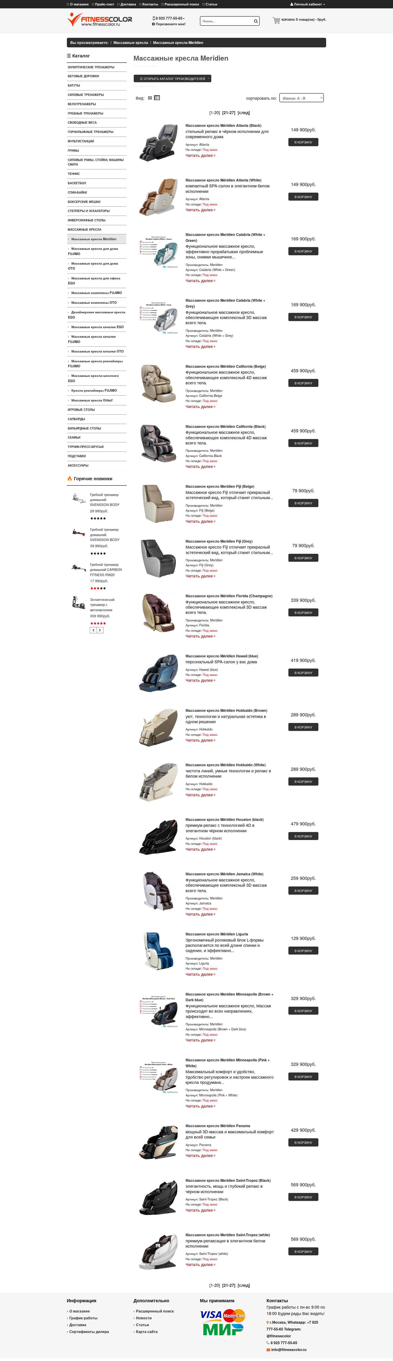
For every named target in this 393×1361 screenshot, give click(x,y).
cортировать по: (261, 98)
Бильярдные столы (84, 428)
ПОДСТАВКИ (77, 456)
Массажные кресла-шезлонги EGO (93, 378)
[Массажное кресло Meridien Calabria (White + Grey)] (158, 317)
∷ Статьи (209, 4)
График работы (83, 1317)
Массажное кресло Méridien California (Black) (226, 426)
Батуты (74, 85)
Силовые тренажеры (86, 94)
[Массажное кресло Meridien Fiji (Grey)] (158, 558)
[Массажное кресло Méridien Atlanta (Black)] (158, 143)
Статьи (142, 1324)
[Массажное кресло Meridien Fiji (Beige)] (158, 503)
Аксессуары (78, 465)
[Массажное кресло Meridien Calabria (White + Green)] (158, 252)
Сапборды (76, 419)
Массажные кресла (84, 229)
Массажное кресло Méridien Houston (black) (225, 819)
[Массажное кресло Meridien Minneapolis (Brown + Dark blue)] (158, 1011)
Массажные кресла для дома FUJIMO (93, 251)
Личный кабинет (308, 4)
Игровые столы (81, 409)
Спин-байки (77, 192)
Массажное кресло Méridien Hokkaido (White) (226, 764)
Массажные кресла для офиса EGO (94, 280)
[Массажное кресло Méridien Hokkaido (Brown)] (158, 727)
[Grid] (150, 97)
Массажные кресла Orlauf (92, 400)
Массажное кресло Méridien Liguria (217, 934)
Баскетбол (77, 183)
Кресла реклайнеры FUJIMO (94, 390)
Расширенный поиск (155, 1311)
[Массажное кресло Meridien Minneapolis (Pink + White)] (158, 1077)
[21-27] (228, 112)
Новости (144, 1317)
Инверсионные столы (87, 220)
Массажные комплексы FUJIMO (96, 292)
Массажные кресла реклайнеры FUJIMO (95, 363)
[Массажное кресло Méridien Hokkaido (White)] (158, 782)
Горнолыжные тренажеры (90, 132)
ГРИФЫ (73, 150)
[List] (157, 97)
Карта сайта (147, 1331)
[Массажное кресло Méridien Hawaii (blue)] (158, 673)
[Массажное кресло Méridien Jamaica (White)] (158, 891)
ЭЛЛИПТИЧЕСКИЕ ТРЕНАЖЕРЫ (91, 67)
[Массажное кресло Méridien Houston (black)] (158, 837)
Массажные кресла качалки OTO (97, 351)
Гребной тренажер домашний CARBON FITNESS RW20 (106, 569)
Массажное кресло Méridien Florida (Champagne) (229, 595)
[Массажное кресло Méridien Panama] (158, 1143)
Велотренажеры (82, 104)
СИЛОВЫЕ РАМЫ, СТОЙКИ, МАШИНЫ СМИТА (96, 162)
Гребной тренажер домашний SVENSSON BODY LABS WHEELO (104, 502)
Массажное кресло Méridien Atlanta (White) (223, 180)
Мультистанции (81, 141)
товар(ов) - (311, 19)
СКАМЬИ (74, 437)
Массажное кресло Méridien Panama (218, 1125)
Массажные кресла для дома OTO (93, 266)
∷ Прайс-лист (103, 4)
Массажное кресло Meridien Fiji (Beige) (220, 486)
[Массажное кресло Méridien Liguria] (158, 951)
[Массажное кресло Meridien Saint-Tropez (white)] (158, 1252)
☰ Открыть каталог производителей (172, 78)
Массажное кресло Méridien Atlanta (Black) (223, 125)
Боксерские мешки (84, 201)
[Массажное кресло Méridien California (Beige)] (158, 383)
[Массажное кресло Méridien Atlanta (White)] (158, 197)
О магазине (79, 1311)
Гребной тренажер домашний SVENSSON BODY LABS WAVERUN (104, 537)
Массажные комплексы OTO (94, 302)
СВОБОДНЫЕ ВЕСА (82, 122)
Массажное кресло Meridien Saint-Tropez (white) (228, 1234)
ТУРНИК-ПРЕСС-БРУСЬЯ (85, 446)
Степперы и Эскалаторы (89, 211)
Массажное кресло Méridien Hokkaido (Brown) (226, 710)
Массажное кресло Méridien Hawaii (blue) (222, 656)
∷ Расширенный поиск (180, 4)
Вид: (140, 98)
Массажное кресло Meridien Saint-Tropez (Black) (228, 1180)
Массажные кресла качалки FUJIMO (92, 339)
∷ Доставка (126, 4)
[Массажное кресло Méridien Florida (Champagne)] (158, 613)
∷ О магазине (78, 4)
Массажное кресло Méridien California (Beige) (226, 366)
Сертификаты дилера (89, 1331)
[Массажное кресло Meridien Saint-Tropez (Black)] (158, 1197)
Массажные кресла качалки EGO (97, 326)
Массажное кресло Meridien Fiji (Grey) (219, 541)
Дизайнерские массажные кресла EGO (96, 314)
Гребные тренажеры (85, 113)
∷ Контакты (148, 4)
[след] (244, 112)
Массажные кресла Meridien (93, 239)
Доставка (77, 1324)
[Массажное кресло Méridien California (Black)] (158, 444)
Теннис (74, 173)
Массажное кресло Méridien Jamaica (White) (224, 873)
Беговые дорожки (83, 76)
